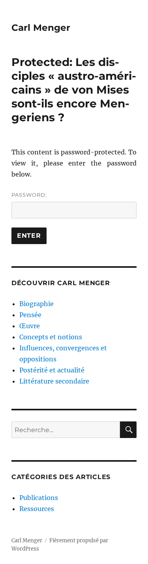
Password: (29, 195)
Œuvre (29, 326)
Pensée (30, 315)
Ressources (36, 509)
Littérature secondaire (54, 381)
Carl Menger (40, 27)
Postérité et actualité (51, 370)
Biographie (36, 304)
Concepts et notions (50, 337)
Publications (38, 498)
